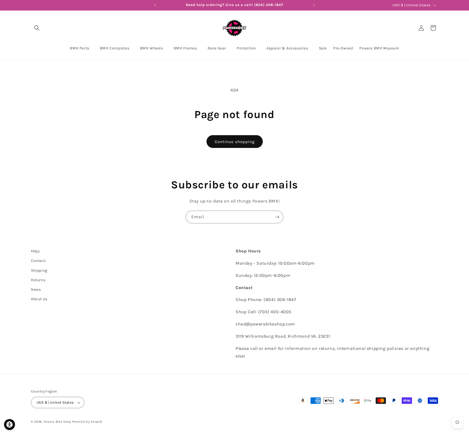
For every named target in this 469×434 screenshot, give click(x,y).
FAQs (35, 251)
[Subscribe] (277, 217)
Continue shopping (235, 141)
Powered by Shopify (87, 421)
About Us (39, 299)
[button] (37, 28)
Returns (38, 280)
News (36, 289)
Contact (38, 260)
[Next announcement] (314, 5)
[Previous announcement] (155, 5)
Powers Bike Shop (57, 421)
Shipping (39, 270)
